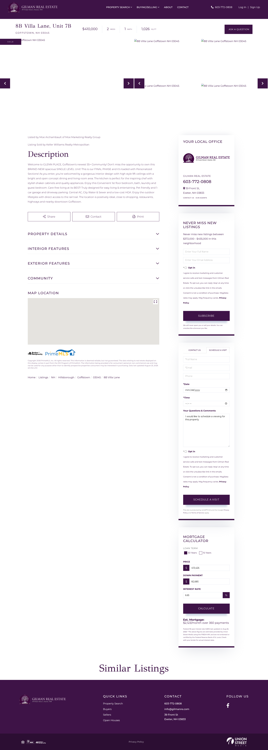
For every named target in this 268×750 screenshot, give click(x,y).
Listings (43, 377)
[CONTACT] (238, 29)
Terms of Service (198, 513)
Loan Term (190, 548)
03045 (97, 377)
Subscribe (206, 315)
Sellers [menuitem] (107, 714)
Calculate (206, 608)
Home (32, 377)
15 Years (207, 552)
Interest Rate (192, 589)
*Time (186, 397)
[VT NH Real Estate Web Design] (237, 741)
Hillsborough (66, 377)
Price (186, 561)
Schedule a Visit (218, 350)
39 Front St (175, 717)
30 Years (192, 552)
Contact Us (188, 198)
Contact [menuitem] (183, 7)
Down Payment (193, 575)
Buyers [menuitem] (107, 709)
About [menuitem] (168, 7)
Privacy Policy (136, 741)
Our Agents (201, 198)
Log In (242, 7)
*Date (186, 384)
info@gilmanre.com (176, 709)
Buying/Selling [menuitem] (147, 7)
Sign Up (255, 7)
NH (53, 377)
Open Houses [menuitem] (111, 720)
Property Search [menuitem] (118, 7)
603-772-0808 (223, 7)
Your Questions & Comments (199, 410)
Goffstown (83, 377)
